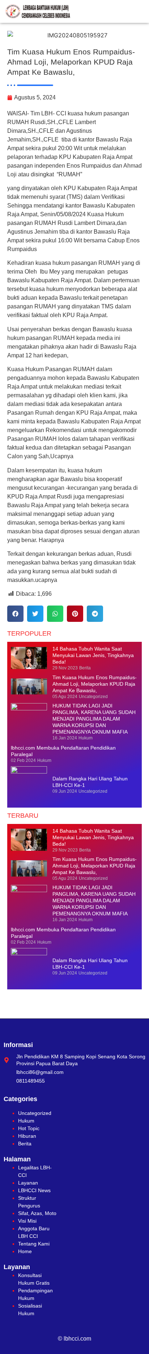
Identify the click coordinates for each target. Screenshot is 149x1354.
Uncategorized (34, 1113)
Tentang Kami (34, 1244)
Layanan (28, 1183)
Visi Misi (27, 1221)
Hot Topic (28, 1128)
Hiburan (27, 1136)
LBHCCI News (34, 1190)
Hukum (26, 1121)
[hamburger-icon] (137, 11)
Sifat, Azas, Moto (37, 1213)
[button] (15, 614)
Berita (24, 1143)
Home (25, 1251)
